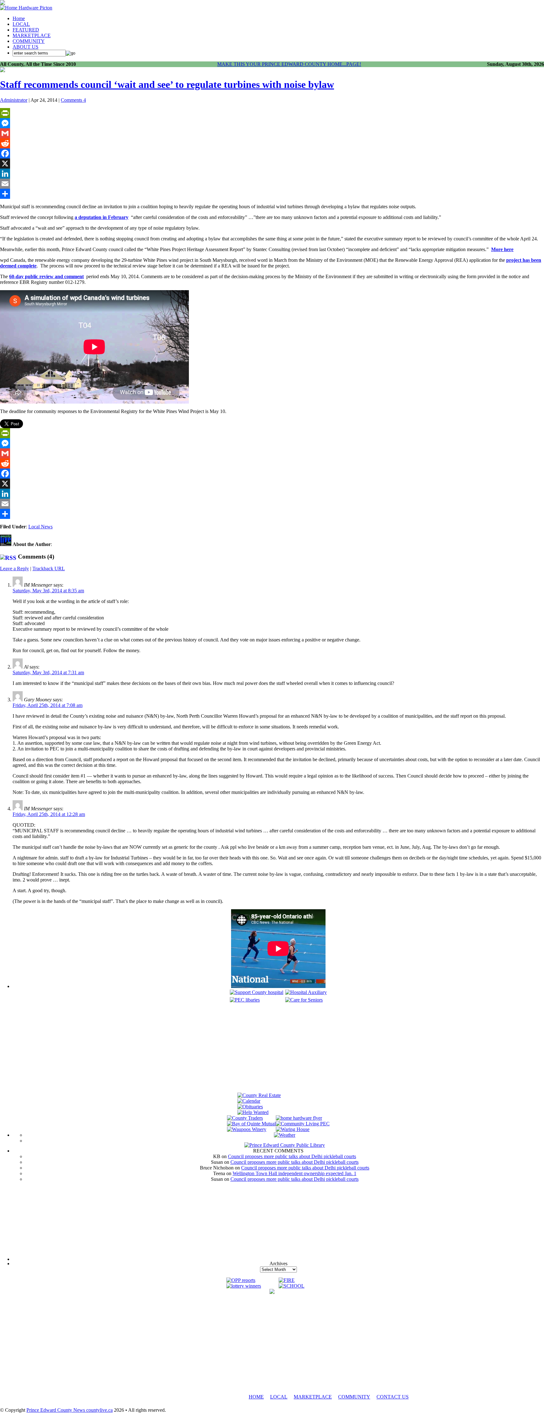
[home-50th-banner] (26, 7)
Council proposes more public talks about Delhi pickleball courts (292, 1156)
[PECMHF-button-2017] (256, 992)
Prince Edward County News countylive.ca (69, 1410)
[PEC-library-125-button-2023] (245, 999)
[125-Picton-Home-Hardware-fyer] (299, 1118)
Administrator (13, 100)
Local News (40, 526)
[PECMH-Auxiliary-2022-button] (306, 992)
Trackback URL (48, 568)
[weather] (284, 1135)
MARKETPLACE (32, 35)
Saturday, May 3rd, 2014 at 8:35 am (48, 590)
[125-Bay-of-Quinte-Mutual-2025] (251, 1123)
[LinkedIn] (272, 174)
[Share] (272, 194)
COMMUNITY (29, 41)
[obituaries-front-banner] (250, 1106)
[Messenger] (272, 123)
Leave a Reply (14, 568)
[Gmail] (272, 133)
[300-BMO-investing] (272, 1292)
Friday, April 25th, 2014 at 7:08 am (47, 705)
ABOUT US (25, 46)
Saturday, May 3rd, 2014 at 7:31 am (48, 672)
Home (19, 18)
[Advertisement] (278, 1048)
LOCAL (21, 24)
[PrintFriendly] (272, 113)
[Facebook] (272, 153)
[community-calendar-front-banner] (248, 1101)
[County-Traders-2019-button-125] (245, 1118)
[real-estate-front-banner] (259, 1095)
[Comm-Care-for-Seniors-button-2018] (304, 999)
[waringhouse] (292, 1129)
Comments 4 (73, 100)
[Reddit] (272, 143)
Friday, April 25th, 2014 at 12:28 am (49, 814)
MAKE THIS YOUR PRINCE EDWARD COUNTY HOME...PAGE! (289, 64)
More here (502, 249)
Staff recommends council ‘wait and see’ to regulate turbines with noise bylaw (167, 84)
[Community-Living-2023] (303, 1123)
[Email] (272, 184)
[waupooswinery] (246, 1129)
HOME (256, 1396)
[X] (272, 163)
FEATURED (26, 29)
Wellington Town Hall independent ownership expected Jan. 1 (294, 1173)
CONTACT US (393, 1396)
